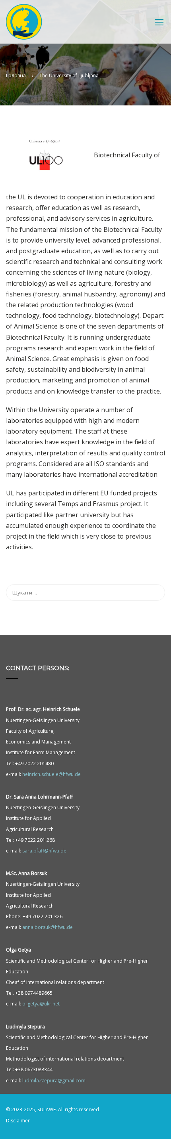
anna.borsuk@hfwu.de (47, 927)
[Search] (155, 592)
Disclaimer (18, 1120)
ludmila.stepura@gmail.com (54, 1080)
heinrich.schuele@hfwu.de (51, 774)
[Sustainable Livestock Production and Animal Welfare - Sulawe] (24, 24)
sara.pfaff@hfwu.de (44, 850)
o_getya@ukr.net (41, 1003)
